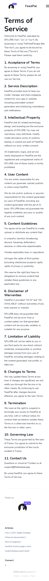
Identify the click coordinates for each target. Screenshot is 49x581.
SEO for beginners (13, 541)
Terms (33, 576)
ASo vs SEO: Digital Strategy (18, 532)
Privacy (16, 576)
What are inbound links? (15, 537)
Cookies (25, 576)
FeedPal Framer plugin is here (18, 546)
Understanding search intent (17, 551)
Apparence (31, 572)
